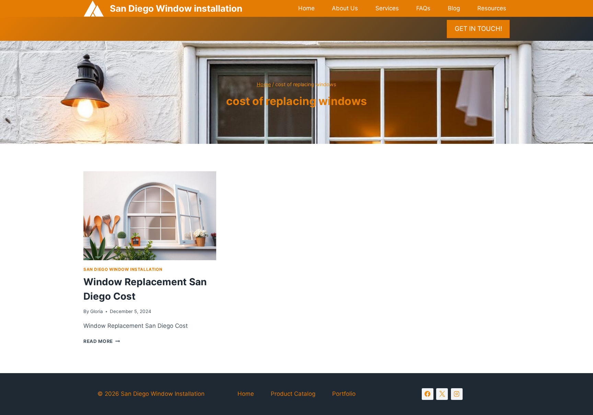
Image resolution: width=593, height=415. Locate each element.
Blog (454, 8)
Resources (491, 8)
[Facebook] (427, 394)
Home (306, 8)
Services (387, 8)
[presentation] (149, 215)
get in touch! (478, 29)
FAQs (423, 8)
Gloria (96, 311)
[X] (442, 394)
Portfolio (344, 393)
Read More (101, 341)
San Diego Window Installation (122, 269)
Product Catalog (293, 393)
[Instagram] (457, 394)
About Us (345, 8)
